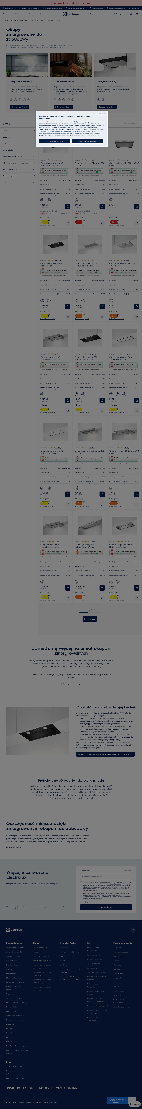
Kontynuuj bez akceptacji (99, 113)
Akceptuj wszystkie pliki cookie (87, 141)
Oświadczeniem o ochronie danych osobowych (85, 135)
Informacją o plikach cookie (59, 135)
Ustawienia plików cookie (54, 141)
